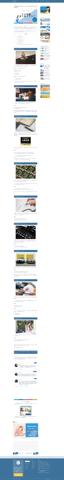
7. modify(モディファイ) (21, 41)
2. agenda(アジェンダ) (20, 36)
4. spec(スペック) (20, 38)
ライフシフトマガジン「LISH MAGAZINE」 (44, 464)
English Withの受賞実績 (34, 462)
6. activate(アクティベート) (21, 40)
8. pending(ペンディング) (21, 42)
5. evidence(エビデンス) (21, 39)
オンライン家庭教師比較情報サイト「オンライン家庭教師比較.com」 (44, 471)
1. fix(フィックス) (20, 35)
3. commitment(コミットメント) (22, 37)
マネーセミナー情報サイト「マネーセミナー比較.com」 (44, 466)
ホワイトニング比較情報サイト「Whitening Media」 (44, 468)
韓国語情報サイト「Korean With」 (43, 461)
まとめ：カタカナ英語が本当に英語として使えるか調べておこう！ (26, 44)
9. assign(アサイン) (20, 43)
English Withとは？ (34, 461)
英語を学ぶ (17, 457)
